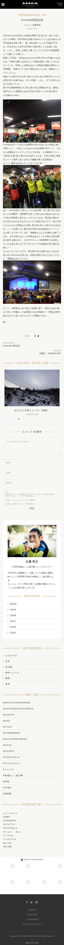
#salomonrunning (15, 739)
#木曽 (6, 781)
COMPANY (33, 920)
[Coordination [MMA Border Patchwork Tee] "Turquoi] (24, 870)
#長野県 (7, 793)
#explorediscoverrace (18, 708)
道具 (7, 684)
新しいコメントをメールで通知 (21, 500)
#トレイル (8, 769)
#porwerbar (11, 733)
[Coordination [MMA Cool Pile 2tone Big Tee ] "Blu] (8, 870)
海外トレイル (12, 673)
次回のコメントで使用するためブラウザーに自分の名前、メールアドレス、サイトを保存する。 (31, 495)
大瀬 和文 (36, 25)
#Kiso (6, 721)
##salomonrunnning (17, 702)
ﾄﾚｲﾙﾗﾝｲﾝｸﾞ (11, 656)
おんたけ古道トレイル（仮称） (32, 410)
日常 (7, 661)
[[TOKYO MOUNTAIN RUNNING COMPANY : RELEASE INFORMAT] (40, 870)
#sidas (7, 745)
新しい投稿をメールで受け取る (21, 504)
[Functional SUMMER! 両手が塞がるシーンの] (8, 886)
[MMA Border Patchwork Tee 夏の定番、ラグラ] (40, 886)
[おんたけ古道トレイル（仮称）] (32, 388)
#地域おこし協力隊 (13, 775)
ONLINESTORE (60, 4)
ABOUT (33, 910)
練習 (7, 678)
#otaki (7, 727)
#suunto (9, 751)
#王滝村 (7, 787)
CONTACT (32, 915)
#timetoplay (11, 757)
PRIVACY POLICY (33, 924)
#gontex (9, 715)
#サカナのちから (12, 763)
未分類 (8, 667)
